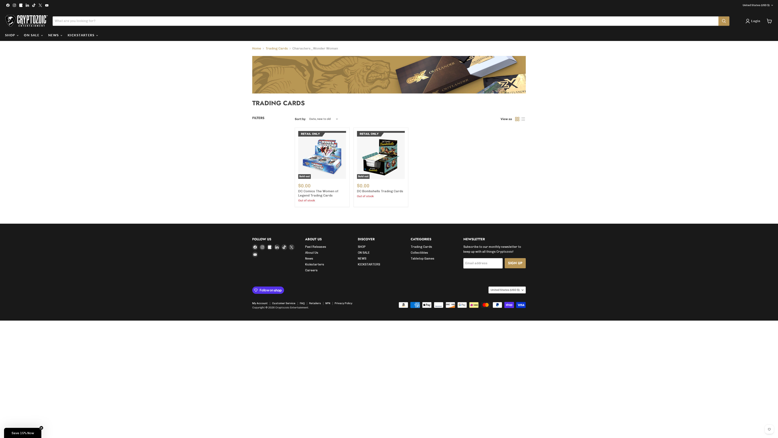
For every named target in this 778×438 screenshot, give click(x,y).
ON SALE (32, 35)
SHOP (10, 35)
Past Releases (315, 247)
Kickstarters (314, 264)
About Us (311, 252)
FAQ (302, 303)
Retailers (315, 303)
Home (256, 48)
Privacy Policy (343, 303)
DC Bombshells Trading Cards (380, 191)
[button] (22, 433)
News (309, 258)
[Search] (723, 21)
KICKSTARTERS (82, 35)
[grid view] (517, 119)
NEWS (54, 35)
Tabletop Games (422, 258)
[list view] (523, 119)
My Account (260, 303)
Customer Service (283, 303)
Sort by (300, 119)
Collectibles (419, 252)
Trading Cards (277, 48)
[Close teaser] (41, 428)
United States (756, 5)
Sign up (515, 263)
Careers (311, 270)
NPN (327, 303)
